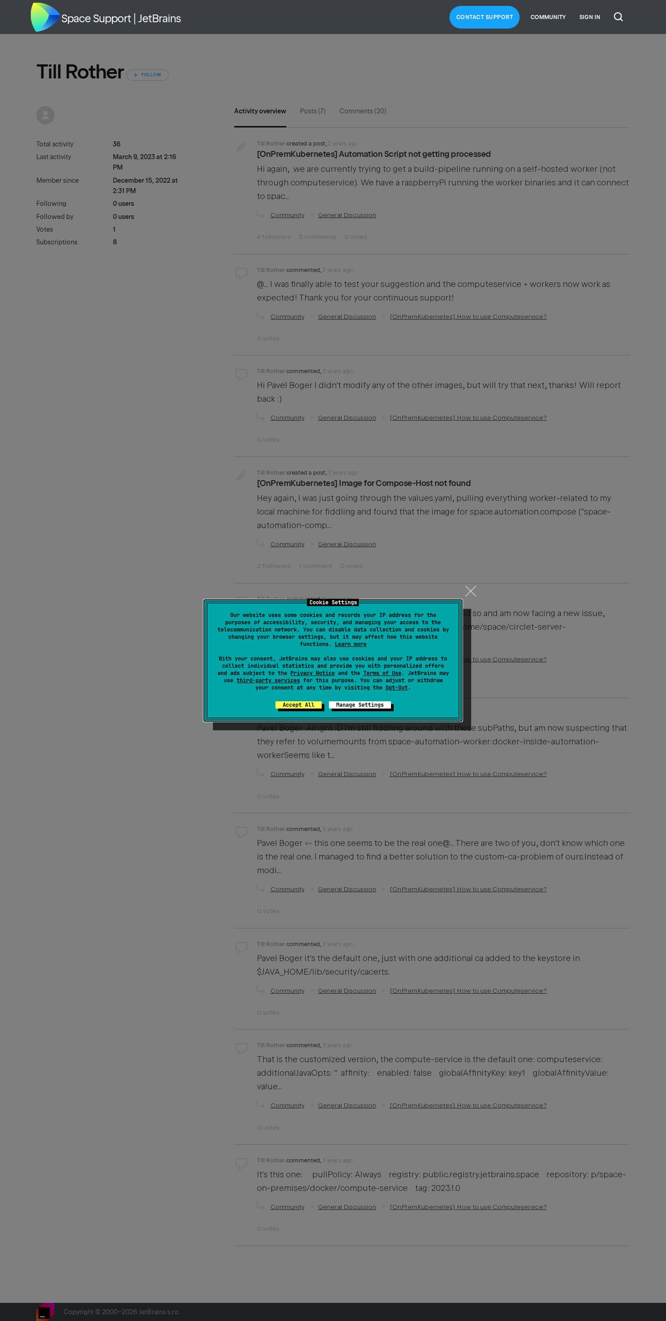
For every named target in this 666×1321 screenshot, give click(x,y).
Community (548, 17)
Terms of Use (382, 673)
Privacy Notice (312, 673)
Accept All (298, 705)
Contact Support (484, 17)
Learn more (351, 644)
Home (45, 17)
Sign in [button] (589, 17)
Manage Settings (360, 705)
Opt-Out (397, 687)
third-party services (268, 680)
